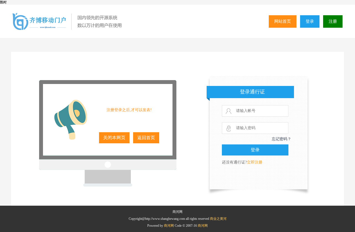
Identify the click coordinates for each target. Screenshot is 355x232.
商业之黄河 (218, 219)
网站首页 (282, 21)
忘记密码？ (281, 139)
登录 (310, 21)
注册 (333, 21)
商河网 (169, 226)
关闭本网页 (114, 137)
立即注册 (254, 162)
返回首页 (146, 137)
